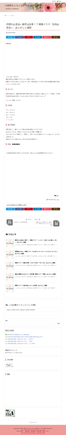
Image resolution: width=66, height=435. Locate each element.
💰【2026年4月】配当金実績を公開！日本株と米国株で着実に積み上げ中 (24, 336)
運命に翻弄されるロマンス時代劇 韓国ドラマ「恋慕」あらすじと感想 (35, 274)
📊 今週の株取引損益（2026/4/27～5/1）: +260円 (18, 341)
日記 (13, 15)
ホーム (7, 15)
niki (58, 199)
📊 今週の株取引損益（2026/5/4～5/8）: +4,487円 (19, 339)
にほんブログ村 (9, 366)
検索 (6, 320)
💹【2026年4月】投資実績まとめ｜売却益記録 (17, 334)
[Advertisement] (33, 60)
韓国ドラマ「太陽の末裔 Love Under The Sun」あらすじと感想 (35, 263)
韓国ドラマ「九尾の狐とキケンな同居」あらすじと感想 (31, 285)
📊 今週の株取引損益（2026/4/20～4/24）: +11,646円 (20, 343)
